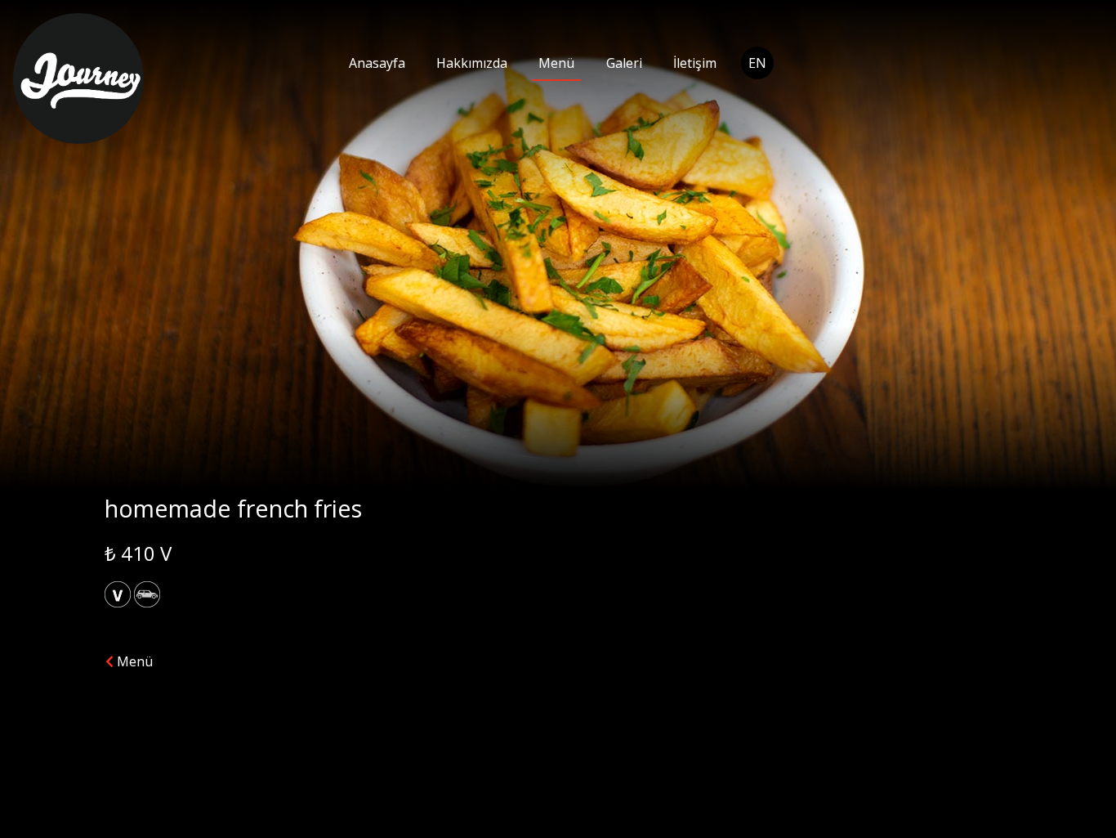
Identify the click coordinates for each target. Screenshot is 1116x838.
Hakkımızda (471, 63)
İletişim (694, 63)
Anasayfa (377, 63)
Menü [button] (133, 661)
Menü (556, 63)
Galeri (624, 63)
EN (757, 63)
